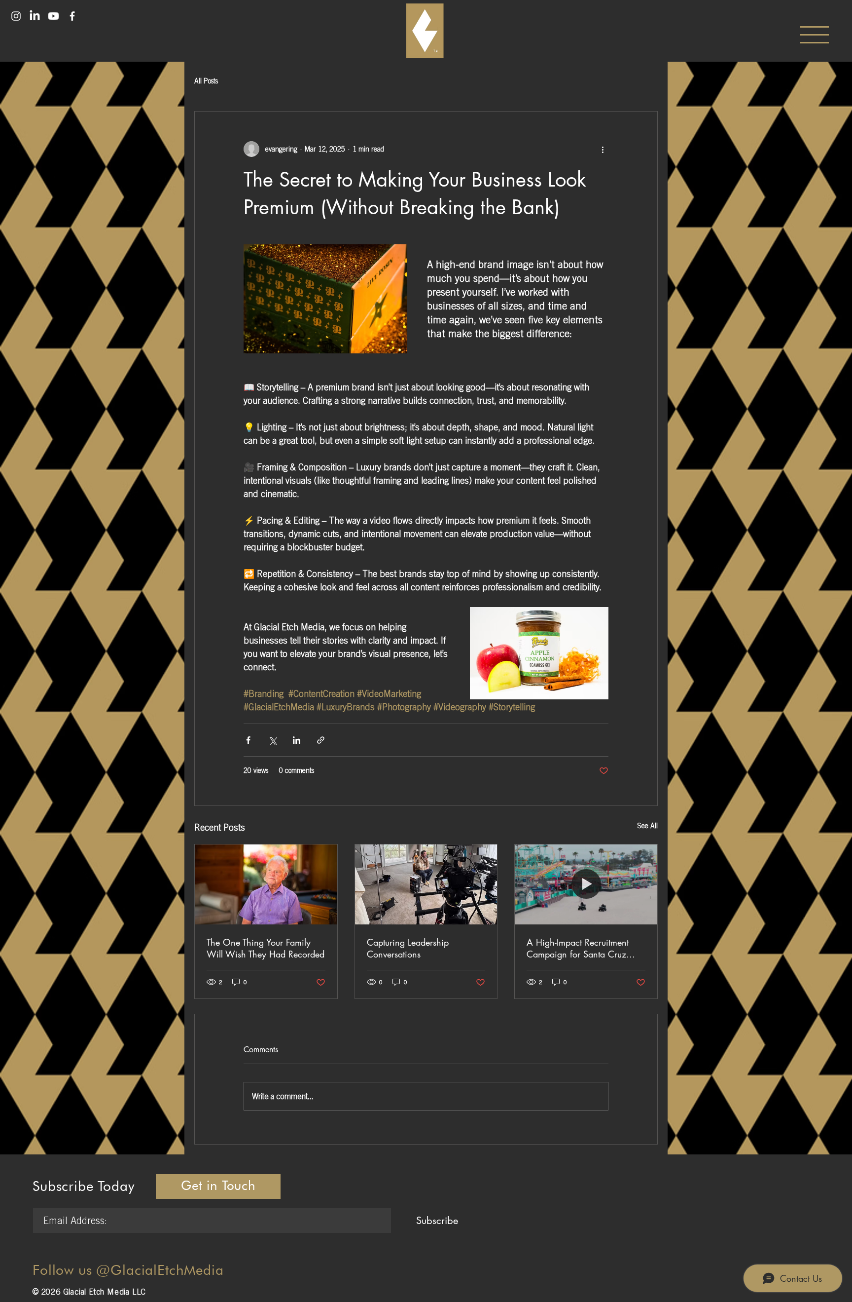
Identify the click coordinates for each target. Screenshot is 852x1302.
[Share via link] (320, 740)
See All (647, 826)
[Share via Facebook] (248, 740)
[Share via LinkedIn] (296, 740)
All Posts (206, 81)
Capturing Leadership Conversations (408, 948)
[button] (814, 34)
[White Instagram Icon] (16, 16)
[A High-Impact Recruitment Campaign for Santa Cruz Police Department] (586, 884)
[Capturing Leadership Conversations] (426, 884)
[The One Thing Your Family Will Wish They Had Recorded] (266, 884)
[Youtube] (53, 16)
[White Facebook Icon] (72, 16)
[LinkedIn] (35, 16)
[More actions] (602, 149)
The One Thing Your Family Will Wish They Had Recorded (265, 948)
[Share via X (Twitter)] (272, 740)
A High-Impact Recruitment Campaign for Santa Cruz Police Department (578, 948)
